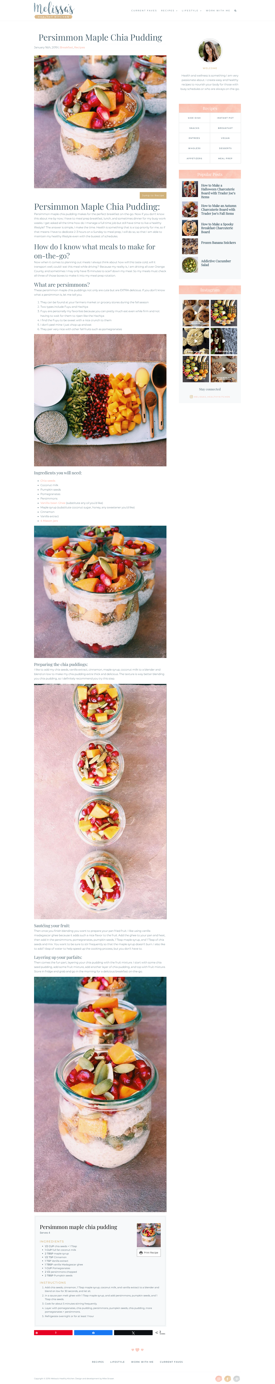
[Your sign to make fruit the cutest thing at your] (224, 313)
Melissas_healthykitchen (212, 397)
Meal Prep (225, 158)
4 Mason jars (49, 520)
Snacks (194, 128)
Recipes (79, 47)
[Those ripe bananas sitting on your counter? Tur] (196, 313)
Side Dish (194, 118)
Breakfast (66, 47)
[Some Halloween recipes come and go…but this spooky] (224, 341)
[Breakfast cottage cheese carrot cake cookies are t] (224, 369)
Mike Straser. (108, 1378)
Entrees (194, 138)
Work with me (142, 1361)
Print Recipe (150, 1252)
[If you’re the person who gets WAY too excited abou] (196, 369)
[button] (235, 10)
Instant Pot (225, 118)
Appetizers (194, 158)
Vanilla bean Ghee (52, 503)
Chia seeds (47, 480)
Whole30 (194, 148)
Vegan (225, 138)
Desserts (225, 148)
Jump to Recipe (153, 195)
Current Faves (171, 1361)
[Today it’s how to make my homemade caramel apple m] (196, 341)
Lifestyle (117, 1361)
